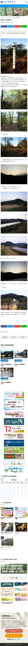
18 (10, 492)
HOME (2, 17)
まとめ (3, 565)
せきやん (12, 22)
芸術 (3, 568)
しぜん (21, 6)
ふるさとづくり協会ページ (13, 635)
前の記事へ (5, 337)
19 (14, 492)
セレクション (14, 565)
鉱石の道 (20, 568)
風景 (8, 565)
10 (6, 490)
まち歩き (20, 565)
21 (21, 492)
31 (6, 498)
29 (25, 495)
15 (25, 490)
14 (21, 490)
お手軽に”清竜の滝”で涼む (6, 532)
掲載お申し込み (13, 630)
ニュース (7, 6)
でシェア (4, 26)
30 (2, 498)
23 (2, 495)
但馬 (17, 571)
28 (21, 495)
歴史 (7, 568)
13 (17, 490)
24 (6, 495)
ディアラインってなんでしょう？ (7, 548)
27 (17, 495)
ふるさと (17, 6)
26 (14, 495)
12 (14, 490)
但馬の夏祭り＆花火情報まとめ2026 (7, 518)
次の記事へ (22, 337)
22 (25, 492)
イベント (12, 6)
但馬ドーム (11, 571)
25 (10, 495)
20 (17, 492)
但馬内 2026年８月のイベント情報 (21, 518)
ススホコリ (17, 532)
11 (10, 490)
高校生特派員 (13, 568)
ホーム (2, 6)
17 (6, 492)
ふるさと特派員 (8, 17)
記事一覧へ (14, 337)
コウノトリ (4, 571)
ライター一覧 (13, 578)
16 (2, 492)
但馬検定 (21, 571)
